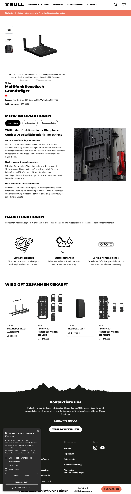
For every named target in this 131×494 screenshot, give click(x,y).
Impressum (69, 454)
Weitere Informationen (29, 453)
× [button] (38, 431)
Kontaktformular (65, 421)
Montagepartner (41, 470)
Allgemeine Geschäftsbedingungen (74, 471)
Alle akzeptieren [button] (21, 475)
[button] (33, 4)
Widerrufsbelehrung (73, 464)
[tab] (12, 123)
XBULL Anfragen (41, 459)
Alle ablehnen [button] (21, 482)
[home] (14, 4)
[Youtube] (102, 448)
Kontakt (92, 4)
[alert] (22, 459)
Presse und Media (42, 475)
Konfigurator (75, 4)
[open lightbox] (100, 154)
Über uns (58, 4)
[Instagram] (95, 448)
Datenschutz (69, 459)
